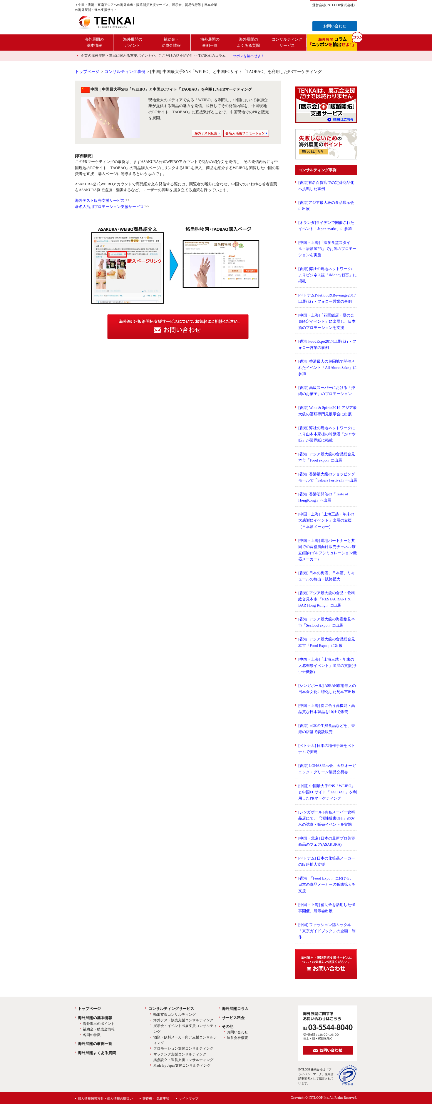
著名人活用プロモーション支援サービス (109, 206)
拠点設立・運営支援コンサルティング (183, 1060)
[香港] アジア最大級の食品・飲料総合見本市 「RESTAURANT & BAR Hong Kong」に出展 (326, 599)
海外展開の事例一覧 (210, 42)
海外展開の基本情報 (94, 42)
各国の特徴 (92, 1035)
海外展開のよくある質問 (248, 42)
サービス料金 (233, 1017)
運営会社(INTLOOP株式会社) (333, 5)
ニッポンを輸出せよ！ (246, 56)
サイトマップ (188, 1098)
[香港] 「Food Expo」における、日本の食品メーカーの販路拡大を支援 (327, 884)
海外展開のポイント (132, 42)
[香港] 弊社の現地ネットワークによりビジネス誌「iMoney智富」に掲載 (327, 275)
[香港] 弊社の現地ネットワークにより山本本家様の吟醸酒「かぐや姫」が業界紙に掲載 (327, 434)
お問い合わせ (334, 26)
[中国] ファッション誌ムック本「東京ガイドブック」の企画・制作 (327, 931)
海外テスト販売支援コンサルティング (183, 1020)
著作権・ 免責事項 (156, 1098)
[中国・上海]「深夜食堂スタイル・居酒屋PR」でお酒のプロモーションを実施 (327, 248)
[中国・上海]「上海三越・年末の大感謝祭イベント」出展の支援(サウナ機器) (327, 665)
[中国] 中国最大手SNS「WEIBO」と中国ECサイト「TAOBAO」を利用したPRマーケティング (327, 792)
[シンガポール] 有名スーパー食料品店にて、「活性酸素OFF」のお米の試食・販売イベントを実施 (326, 818)
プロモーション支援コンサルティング (183, 1049)
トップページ (87, 71)
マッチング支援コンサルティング (179, 1054)
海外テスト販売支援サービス (100, 200)
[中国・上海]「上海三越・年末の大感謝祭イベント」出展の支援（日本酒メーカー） (326, 520)
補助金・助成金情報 (171, 42)
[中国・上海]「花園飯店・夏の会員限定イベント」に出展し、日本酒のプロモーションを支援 (327, 321)
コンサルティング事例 (124, 71)
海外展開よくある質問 (97, 1052)
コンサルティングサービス (287, 42)
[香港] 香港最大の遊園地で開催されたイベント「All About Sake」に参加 (327, 367)
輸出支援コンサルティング (174, 1015)
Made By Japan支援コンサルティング (181, 1065)
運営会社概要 (237, 1038)
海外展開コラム (235, 1008)
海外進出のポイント (99, 1024)
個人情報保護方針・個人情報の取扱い (105, 1098)
